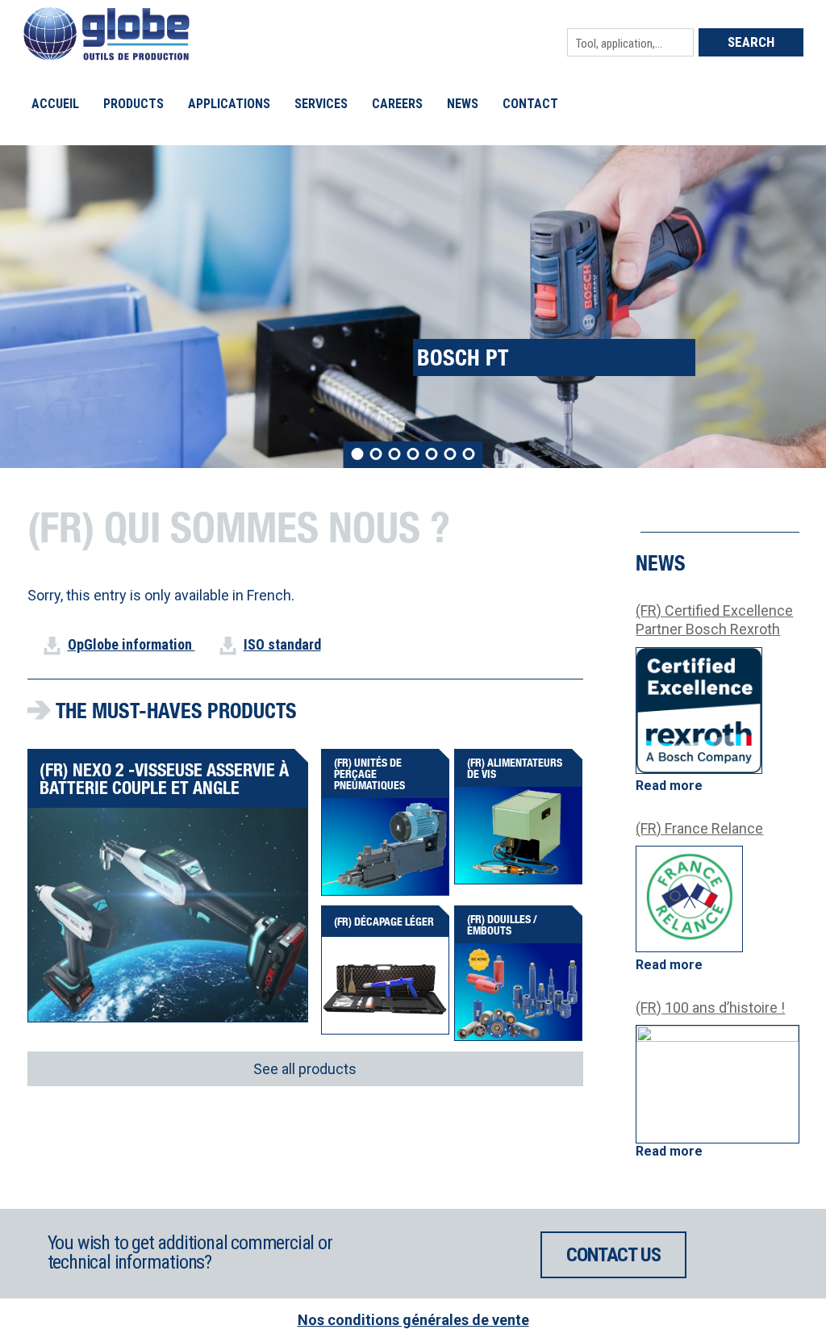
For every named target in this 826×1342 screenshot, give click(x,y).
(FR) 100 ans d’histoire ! (710, 1007)
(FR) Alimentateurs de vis (514, 768)
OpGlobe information (131, 644)
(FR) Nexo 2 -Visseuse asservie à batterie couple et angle (164, 778)
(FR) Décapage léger (384, 921)
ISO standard (282, 644)
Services (321, 103)
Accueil (55, 103)
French (269, 595)
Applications (229, 103)
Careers (397, 103)
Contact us (613, 1255)
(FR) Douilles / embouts (502, 924)
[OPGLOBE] (106, 55)
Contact (530, 103)
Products (133, 103)
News (462, 103)
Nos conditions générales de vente (413, 1319)
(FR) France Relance (699, 828)
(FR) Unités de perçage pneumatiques (369, 774)
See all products (305, 1068)
